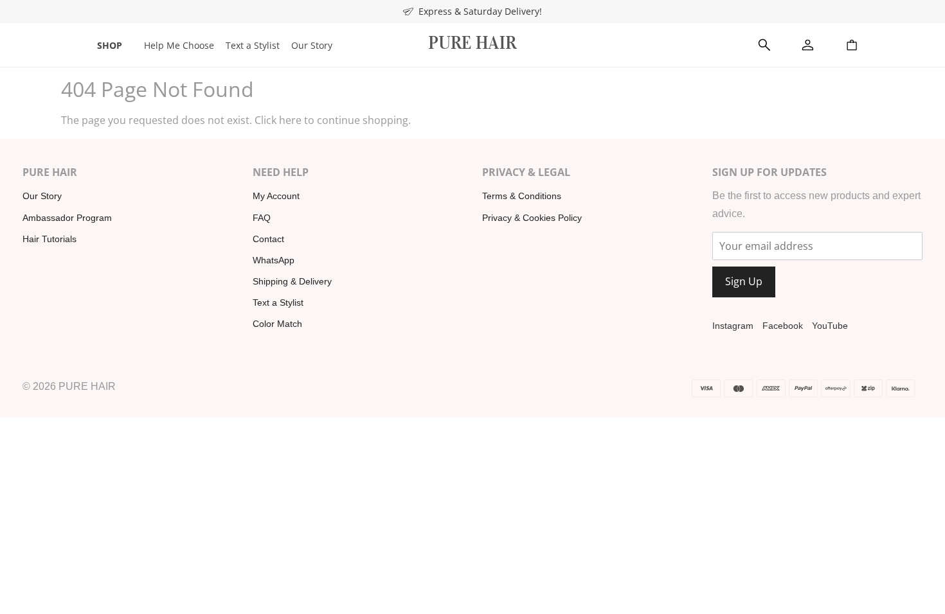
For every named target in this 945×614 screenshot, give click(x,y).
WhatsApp (273, 260)
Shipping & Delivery (292, 281)
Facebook (782, 325)
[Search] (764, 45)
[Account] (808, 45)
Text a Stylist (253, 45)
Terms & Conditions (521, 196)
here (290, 120)
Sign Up (743, 281)
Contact (268, 239)
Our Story (311, 45)
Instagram (732, 325)
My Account (276, 196)
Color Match (277, 324)
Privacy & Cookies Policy (532, 218)
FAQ (262, 218)
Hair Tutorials (49, 239)
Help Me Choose (179, 45)
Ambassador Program (67, 218)
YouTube (830, 325)
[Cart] (851, 45)
